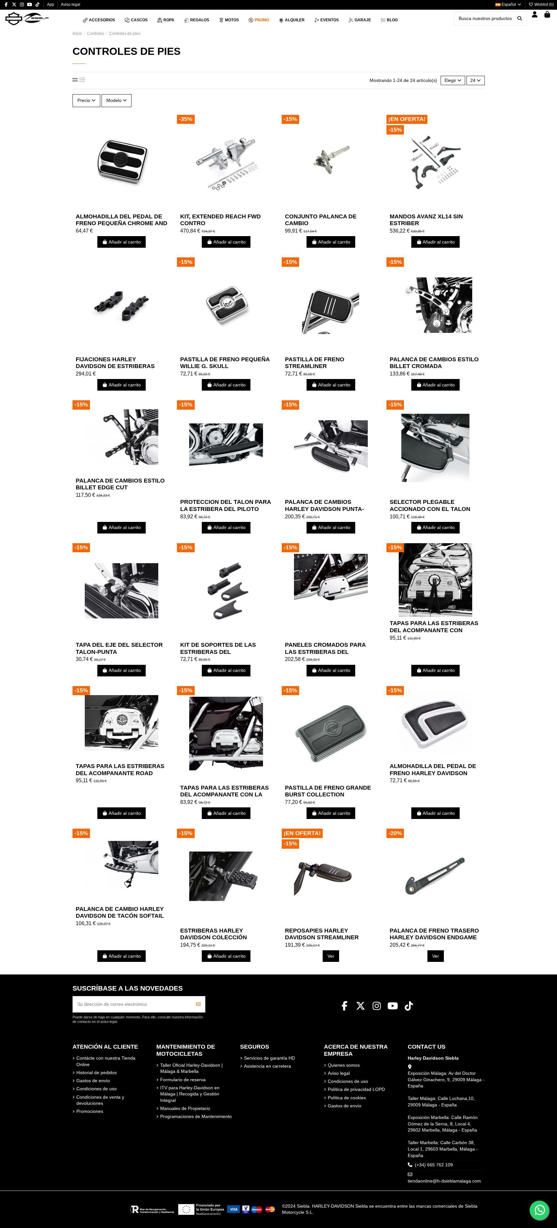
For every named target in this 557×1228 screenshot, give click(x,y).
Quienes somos (344, 1065)
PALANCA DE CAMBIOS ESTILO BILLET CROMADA (434, 363)
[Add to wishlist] (112, 207)
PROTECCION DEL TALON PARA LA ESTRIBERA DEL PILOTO (225, 505)
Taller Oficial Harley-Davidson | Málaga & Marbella (191, 1068)
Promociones (89, 1111)
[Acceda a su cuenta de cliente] (535, 15)
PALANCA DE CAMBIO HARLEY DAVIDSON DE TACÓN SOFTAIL (120, 912)
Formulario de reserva (183, 1079)
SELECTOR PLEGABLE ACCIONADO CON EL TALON (430, 505)
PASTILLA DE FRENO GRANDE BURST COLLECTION (328, 791)
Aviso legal (70, 4)
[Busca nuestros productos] (519, 18)
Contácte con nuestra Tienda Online (105, 1061)
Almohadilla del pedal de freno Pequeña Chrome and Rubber (121, 223)
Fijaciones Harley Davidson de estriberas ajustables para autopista (121, 366)
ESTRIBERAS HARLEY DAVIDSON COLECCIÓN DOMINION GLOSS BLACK (217, 937)
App (51, 4)
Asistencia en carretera (267, 1066)
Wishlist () (543, 4)
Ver (330, 956)
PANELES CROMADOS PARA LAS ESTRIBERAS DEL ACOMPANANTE (325, 652)
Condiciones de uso (96, 1088)
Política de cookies (347, 1097)
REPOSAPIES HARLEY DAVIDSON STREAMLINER (322, 934)
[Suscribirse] (198, 1004)
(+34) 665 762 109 (434, 1164)
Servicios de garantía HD (269, 1058)
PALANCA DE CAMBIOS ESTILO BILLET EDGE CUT (120, 484)
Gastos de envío (93, 1080)
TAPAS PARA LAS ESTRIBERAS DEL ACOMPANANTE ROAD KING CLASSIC (120, 773)
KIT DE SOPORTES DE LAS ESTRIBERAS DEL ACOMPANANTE (218, 652)
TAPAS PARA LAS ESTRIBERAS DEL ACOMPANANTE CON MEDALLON (434, 630)
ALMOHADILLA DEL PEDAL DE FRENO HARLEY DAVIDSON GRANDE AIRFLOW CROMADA (433, 773)
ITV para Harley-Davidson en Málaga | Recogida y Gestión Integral (190, 1094)
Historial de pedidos (96, 1072)
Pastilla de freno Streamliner (314, 363)
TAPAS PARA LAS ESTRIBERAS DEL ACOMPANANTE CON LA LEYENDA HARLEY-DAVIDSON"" (225, 794)
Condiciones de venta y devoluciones (100, 1100)
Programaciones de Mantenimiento (196, 1116)
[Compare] (121, 207)
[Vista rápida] (130, 207)
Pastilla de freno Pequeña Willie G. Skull (224, 363)
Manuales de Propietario (185, 1108)
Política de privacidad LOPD (356, 1089)
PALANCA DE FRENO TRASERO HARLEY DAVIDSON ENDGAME (434, 934)
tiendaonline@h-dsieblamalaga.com (444, 1180)
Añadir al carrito (125, 242)
